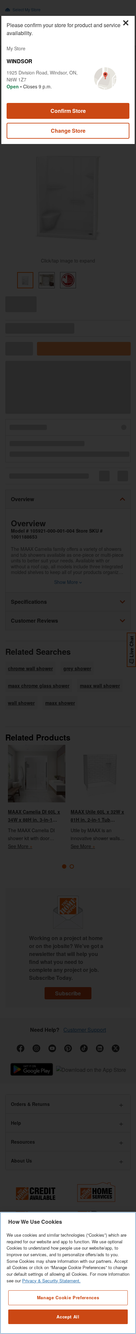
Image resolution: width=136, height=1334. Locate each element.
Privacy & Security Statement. (51, 1280)
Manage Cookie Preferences (68, 1297)
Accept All (68, 1316)
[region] (68, 1273)
